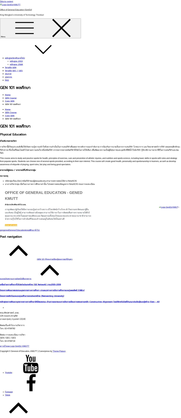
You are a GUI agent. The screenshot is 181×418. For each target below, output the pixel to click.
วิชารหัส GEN (10, 67)
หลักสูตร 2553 (16, 61)
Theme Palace (59, 351)
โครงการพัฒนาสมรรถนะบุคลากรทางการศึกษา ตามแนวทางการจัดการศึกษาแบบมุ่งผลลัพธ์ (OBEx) (42, 290)
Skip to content (6, 1)
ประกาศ (8, 73)
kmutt (27, 230)
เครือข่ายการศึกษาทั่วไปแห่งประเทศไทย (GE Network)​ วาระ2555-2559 (30, 284)
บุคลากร (8, 77)
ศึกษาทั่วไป (35, 230)
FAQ (7, 80)
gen (1, 230)
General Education (17, 230)
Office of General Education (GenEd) (16, 10)
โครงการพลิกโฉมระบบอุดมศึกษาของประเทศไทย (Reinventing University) (32, 296)
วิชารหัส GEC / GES (14, 70)
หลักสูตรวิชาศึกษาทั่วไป (15, 58)
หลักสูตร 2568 (16, 64)
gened (6, 230)
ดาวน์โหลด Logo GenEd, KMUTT (14, 346)
